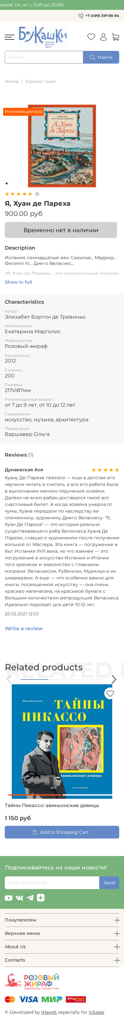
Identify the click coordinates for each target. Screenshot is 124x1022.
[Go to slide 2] (11, 183)
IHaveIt (49, 1012)
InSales (96, 1012)
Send (109, 883)
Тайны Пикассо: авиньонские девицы (52, 805)
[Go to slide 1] (7, 183)
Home (11, 81)
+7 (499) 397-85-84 (102, 15)
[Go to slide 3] (16, 183)
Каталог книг (41, 81)
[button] (9, 679)
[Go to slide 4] (20, 183)
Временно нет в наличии (61, 230)
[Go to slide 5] (24, 183)
